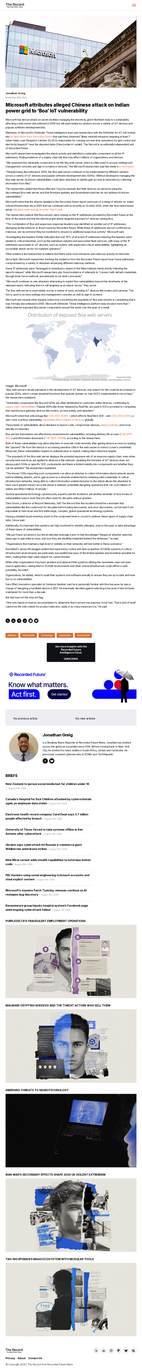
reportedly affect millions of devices (63, 419)
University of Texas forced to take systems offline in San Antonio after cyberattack (44, 831)
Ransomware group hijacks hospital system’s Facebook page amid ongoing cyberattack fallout (47, 907)
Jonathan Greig (15, 93)
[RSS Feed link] (133, 1351)
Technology (47, 635)
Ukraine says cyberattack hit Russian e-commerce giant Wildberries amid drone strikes (44, 847)
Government (83, 635)
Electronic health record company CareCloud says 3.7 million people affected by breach (47, 816)
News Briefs (28, 635)
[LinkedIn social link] (104, 1351)
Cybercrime (65, 635)
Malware (12, 635)
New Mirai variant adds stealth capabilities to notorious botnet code (48, 862)
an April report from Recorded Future (31, 136)
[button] (134, 5)
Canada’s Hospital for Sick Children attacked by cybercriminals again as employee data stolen (48, 801)
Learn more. (71, 658)
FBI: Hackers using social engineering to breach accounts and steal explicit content (47, 877)
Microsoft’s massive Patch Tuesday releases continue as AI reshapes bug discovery (46, 892)
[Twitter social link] (96, 1351)
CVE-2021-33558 (55, 438)
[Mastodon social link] (119, 1351)
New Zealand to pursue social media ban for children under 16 (47, 786)
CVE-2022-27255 (121, 415)
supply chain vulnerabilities (21, 406)
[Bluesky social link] (126, 1351)
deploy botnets (109, 425)
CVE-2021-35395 (58, 415)
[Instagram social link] (111, 1351)
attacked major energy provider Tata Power (37, 209)
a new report (126, 166)
